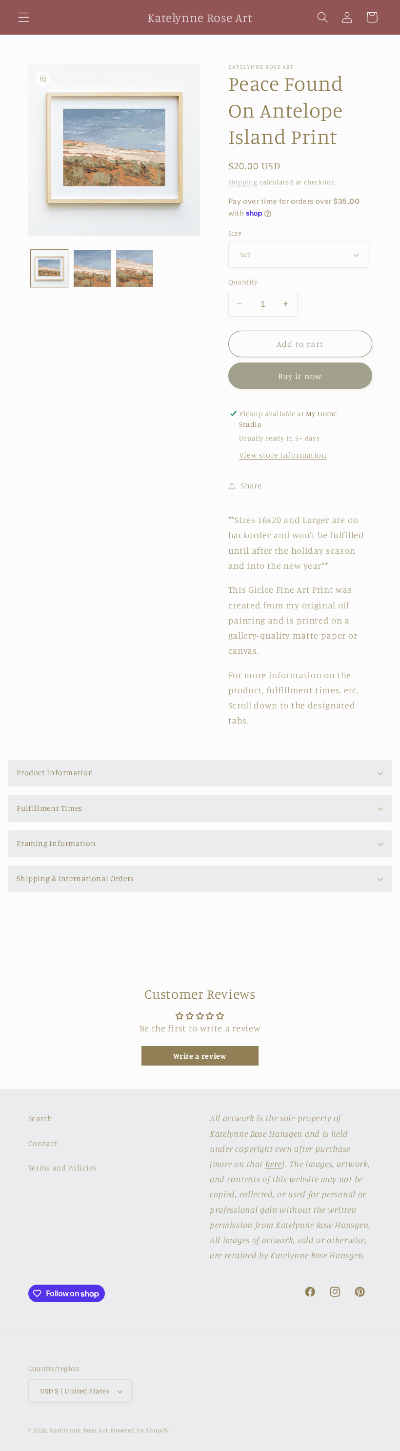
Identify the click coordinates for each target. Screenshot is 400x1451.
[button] (23, 17)
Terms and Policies (62, 1167)
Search (40, 1118)
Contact (43, 1143)
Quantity (243, 281)
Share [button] (251, 485)
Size (235, 233)
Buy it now (300, 376)
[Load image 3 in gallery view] (134, 268)
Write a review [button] (200, 1056)
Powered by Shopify (139, 1430)
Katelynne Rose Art (79, 1430)
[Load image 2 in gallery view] (92, 268)
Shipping (243, 182)
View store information (282, 455)
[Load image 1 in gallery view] (49, 268)
